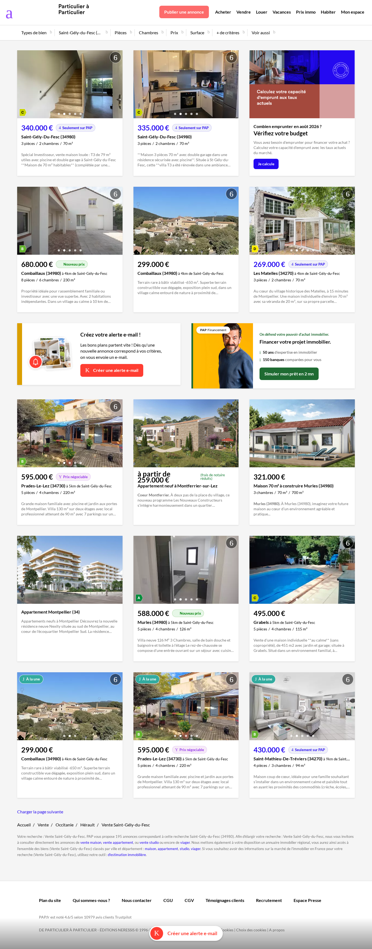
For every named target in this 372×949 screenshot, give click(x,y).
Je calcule (266, 163)
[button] (59, 111)
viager (185, 842)
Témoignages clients (225, 900)
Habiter (328, 11)
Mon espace (352, 11)
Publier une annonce (184, 11)
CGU (168, 900)
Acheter (223, 11)
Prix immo (306, 11)
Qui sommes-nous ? (91, 900)
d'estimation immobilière (127, 854)
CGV (189, 900)
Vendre (243, 11)
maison (150, 849)
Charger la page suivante (40, 811)
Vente (43, 824)
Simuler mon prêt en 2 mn (289, 373)
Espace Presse (307, 900)
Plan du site (50, 900)
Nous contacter (137, 900)
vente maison (90, 842)
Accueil (24, 824)
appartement (168, 849)
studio (184, 849)
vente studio (149, 842)
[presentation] (22, 85)
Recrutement (269, 900)
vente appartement (118, 842)
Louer (261, 11)
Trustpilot (123, 917)
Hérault (87, 824)
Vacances (282, 11)
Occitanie (65, 824)
